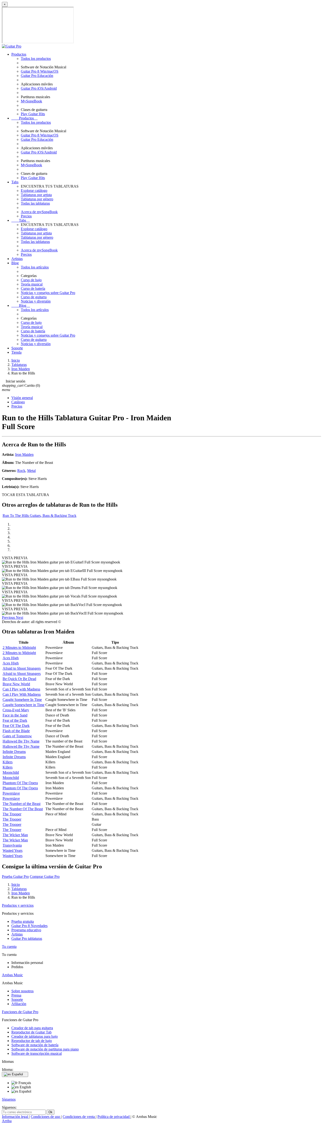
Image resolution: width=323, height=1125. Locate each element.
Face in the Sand (15, 715)
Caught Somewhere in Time (23, 705)
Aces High (11, 658)
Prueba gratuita (22, 921)
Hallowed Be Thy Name (21, 741)
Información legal (15, 1117)
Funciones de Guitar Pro (20, 1012)
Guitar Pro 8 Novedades (29, 926)
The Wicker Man (15, 835)
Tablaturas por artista (36, 195)
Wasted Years (12, 850)
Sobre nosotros (22, 991)
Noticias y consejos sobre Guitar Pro (48, 293)
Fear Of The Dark (16, 726)
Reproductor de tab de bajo (31, 1041)
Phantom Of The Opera (20, 783)
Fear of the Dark (15, 720)
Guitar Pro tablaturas (26, 938)
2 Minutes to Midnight (19, 648)
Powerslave (11, 793)
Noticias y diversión (36, 301)
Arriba (7, 1121)
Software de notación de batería (34, 1045)
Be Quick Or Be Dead (19, 679)
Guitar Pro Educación (37, 76)
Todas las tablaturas (35, 203)
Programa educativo (26, 930)
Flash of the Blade (16, 731)
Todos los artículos (35, 267)
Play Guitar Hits (33, 114)
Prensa (16, 995)
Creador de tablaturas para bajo (34, 1036)
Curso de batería (33, 288)
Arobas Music (12, 975)
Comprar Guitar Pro (45, 877)
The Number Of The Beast (23, 809)
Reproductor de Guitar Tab (31, 1032)
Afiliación (18, 1004)
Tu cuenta (9, 947)
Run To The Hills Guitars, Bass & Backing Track (39, 516)
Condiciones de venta (79, 1117)
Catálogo (18, 402)
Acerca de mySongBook (39, 212)
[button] (9, 617)
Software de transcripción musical (36, 1053)
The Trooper (12, 814)
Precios (26, 216)
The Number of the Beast (21, 804)
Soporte (17, 348)
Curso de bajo (31, 280)
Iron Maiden (24, 455)
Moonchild (11, 772)
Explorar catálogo (34, 191)
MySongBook (31, 101)
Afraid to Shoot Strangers (22, 668)
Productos (18, 54)
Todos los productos (36, 59)
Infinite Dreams (14, 752)
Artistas (17, 259)
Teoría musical (32, 284)
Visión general (22, 398)
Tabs (14, 182)
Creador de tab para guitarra (32, 1028)
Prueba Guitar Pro (15, 877)
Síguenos (9, 1099)
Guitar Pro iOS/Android (39, 88)
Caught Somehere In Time (22, 700)
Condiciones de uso (46, 1117)
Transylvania (12, 845)
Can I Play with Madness (21, 689)
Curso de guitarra (34, 297)
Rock (21, 471)
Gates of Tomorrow (17, 736)
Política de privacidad (114, 1117)
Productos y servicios (18, 905)
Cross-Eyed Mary (16, 710)
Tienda (16, 352)
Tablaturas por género (37, 199)
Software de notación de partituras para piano (45, 1049)
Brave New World (16, 684)
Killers (8, 762)
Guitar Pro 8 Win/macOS (39, 71)
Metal (31, 471)
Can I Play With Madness (22, 694)
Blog (15, 263)
